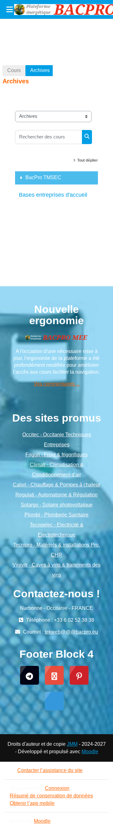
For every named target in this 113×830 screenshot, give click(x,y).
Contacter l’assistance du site (50, 770)
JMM (72, 744)
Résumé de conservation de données (51, 795)
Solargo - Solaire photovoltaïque (57, 504)
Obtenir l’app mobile (32, 803)
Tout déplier (87, 160)
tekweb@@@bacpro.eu (71, 632)
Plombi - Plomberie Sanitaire (56, 514)
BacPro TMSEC (43, 177)
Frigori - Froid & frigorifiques (56, 454)
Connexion (57, 788)
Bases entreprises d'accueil (53, 195)
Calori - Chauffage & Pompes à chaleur (56, 484)
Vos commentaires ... (57, 383)
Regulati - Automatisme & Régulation (56, 494)
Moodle (90, 751)
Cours (14, 70)
